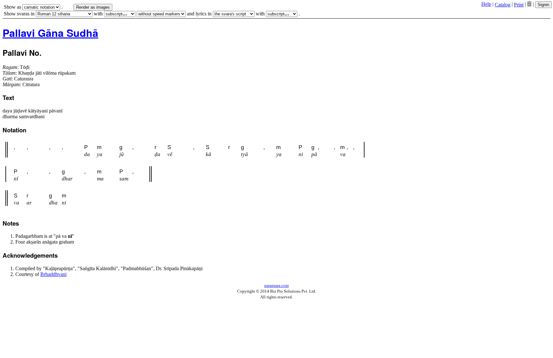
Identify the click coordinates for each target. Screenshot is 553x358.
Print (519, 4)
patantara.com (276, 285)
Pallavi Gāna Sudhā (50, 32)
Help (486, 4)
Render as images (93, 7)
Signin (543, 4)
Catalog (502, 4)
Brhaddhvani (53, 274)
